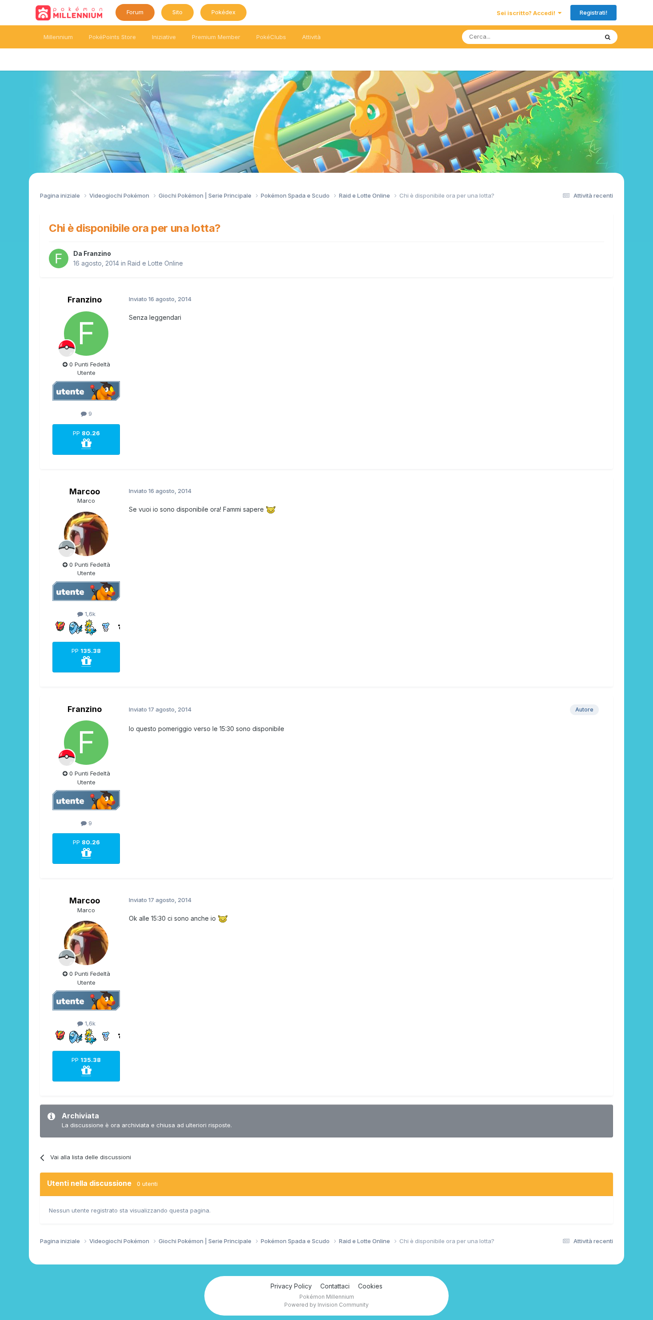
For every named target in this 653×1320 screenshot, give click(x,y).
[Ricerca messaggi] (607, 37)
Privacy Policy (291, 1286)
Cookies (370, 1286)
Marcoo (84, 491)
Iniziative (164, 36)
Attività (311, 36)
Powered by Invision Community (326, 1304)
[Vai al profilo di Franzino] (58, 258)
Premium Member (216, 36)
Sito (177, 12)
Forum (135, 12)
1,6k (89, 613)
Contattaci (335, 1286)
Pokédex (223, 12)
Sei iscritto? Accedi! (527, 12)
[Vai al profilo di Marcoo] (86, 534)
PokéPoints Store (112, 36)
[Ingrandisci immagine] (271, 509)
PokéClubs (271, 36)
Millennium (58, 36)
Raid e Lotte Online (155, 263)
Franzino (97, 253)
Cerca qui (573, 36)
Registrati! (593, 12)
